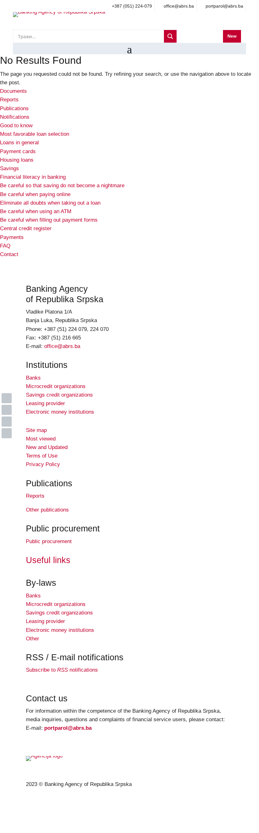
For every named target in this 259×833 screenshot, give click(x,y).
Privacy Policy (43, 464)
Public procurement (49, 541)
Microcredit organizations (56, 386)
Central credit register (25, 228)
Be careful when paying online (35, 194)
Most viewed (41, 439)
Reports (9, 100)
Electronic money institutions (60, 412)
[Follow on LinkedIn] (7, 398)
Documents (13, 91)
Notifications (14, 117)
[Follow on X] (7, 410)
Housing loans (16, 160)
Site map (36, 430)
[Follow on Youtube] (7, 422)
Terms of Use (41, 456)
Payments (12, 237)
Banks (33, 378)
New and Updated (47, 447)
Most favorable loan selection (34, 134)
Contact (9, 254)
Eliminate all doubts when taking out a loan (50, 203)
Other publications (47, 510)
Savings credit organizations (59, 395)
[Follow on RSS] (7, 433)
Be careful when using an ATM (35, 211)
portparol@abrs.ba (68, 728)
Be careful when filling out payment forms (49, 220)
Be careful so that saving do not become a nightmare (62, 186)
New (232, 36)
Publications (14, 108)
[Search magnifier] (170, 36)
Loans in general (19, 143)
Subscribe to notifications (62, 670)
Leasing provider (45, 403)
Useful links (48, 560)
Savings (9, 168)
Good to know (16, 126)
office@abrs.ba (62, 346)
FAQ (5, 246)
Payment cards (18, 151)
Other (32, 639)
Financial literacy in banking (33, 177)
